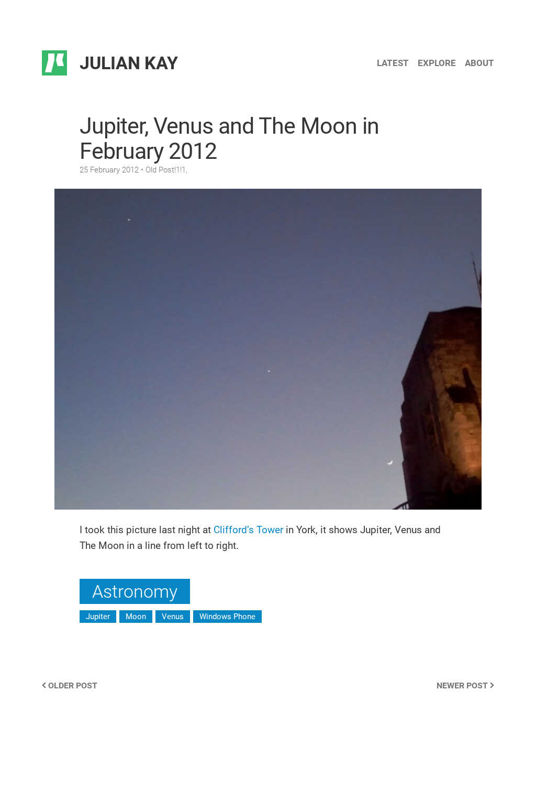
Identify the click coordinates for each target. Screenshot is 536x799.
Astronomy (134, 591)
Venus (173, 616)
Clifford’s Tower (248, 530)
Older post (71, 685)
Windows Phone (227, 616)
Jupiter (98, 616)
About (479, 63)
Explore (437, 63)
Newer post (463, 685)
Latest (393, 63)
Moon (136, 616)
